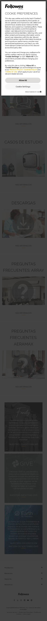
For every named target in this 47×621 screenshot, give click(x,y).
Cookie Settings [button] (23, 87)
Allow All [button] (23, 80)
